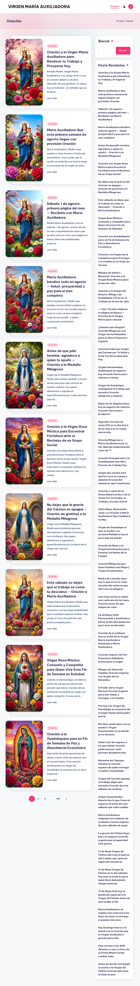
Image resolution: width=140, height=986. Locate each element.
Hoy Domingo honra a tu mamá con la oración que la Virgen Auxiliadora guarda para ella (113, 933)
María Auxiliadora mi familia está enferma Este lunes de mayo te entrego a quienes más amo (113, 914)
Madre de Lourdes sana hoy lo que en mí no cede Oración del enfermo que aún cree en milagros (113, 584)
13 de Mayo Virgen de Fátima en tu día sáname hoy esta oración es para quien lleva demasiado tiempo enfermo (113, 876)
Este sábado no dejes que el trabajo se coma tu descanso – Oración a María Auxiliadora (113, 205)
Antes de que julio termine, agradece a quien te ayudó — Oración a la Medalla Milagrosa (64, 360)
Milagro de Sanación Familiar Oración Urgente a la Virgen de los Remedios (113, 675)
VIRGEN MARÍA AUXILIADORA (39, 6)
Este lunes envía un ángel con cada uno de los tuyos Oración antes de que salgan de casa (113, 602)
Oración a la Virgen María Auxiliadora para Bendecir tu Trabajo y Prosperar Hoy (114, 78)
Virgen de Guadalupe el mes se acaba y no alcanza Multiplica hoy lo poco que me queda (113, 532)
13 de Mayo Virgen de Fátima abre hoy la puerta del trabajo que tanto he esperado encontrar (113, 856)
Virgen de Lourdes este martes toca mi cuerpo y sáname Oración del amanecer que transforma (114, 478)
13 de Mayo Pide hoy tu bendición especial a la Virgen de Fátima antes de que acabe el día (114, 896)
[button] (66, 799)
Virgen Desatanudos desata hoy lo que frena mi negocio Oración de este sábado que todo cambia (114, 802)
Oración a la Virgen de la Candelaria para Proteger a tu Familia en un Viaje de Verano (114, 260)
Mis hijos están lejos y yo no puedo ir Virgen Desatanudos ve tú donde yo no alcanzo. (114, 729)
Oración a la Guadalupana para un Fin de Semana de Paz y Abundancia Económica (114, 241)
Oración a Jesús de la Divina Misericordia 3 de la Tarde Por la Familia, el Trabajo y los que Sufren (114, 496)
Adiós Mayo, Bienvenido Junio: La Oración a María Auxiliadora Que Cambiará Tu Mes (114, 514)
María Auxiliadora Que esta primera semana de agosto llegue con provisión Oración (112, 96)
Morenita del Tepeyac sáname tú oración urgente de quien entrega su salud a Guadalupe (113, 765)
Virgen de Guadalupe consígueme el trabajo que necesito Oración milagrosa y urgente (114, 390)
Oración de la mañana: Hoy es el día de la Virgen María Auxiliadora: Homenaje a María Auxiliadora (113, 640)
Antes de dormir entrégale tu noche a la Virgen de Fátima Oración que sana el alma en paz (114, 969)
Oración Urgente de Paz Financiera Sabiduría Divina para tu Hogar (112, 658)
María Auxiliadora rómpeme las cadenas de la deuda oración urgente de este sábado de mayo (113, 820)
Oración (53, 46)
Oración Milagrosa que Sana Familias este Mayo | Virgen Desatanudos (113, 567)
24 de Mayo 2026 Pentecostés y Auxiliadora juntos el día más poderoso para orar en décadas (114, 620)
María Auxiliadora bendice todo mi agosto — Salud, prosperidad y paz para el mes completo (66, 286)
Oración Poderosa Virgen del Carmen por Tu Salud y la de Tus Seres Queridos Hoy (113, 354)
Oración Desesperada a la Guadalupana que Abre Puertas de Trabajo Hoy (114, 462)
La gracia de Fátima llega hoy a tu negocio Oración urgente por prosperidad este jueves (113, 838)
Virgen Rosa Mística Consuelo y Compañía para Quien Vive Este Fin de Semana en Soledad (114, 223)
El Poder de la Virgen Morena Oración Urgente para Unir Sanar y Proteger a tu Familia (113, 693)
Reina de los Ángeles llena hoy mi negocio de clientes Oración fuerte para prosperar (114, 409)
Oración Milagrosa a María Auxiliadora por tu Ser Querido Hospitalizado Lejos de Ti (114, 445)
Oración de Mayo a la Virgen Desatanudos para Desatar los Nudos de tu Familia (113, 551)
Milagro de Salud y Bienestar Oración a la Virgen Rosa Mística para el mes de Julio (113, 278)
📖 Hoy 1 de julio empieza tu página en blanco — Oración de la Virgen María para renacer (113, 314)
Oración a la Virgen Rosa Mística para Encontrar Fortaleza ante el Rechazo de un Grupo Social (67, 436)
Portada (120, 21)
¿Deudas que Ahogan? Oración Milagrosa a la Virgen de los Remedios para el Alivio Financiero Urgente (112, 334)
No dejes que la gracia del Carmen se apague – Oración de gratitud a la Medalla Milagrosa (114, 187)
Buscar (104, 41)
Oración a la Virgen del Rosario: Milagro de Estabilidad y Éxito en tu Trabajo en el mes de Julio (113, 296)
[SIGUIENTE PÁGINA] (66, 799)
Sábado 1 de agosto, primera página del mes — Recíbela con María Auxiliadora (113, 114)
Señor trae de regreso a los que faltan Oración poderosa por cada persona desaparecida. (112, 747)
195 (58, 799)
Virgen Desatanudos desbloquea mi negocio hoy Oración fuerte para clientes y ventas (112, 372)
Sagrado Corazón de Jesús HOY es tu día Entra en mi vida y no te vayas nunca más (113, 427)
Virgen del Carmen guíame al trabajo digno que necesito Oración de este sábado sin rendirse (114, 784)
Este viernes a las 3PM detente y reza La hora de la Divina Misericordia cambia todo (113, 951)
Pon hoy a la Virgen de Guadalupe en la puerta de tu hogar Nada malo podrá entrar (114, 711)
